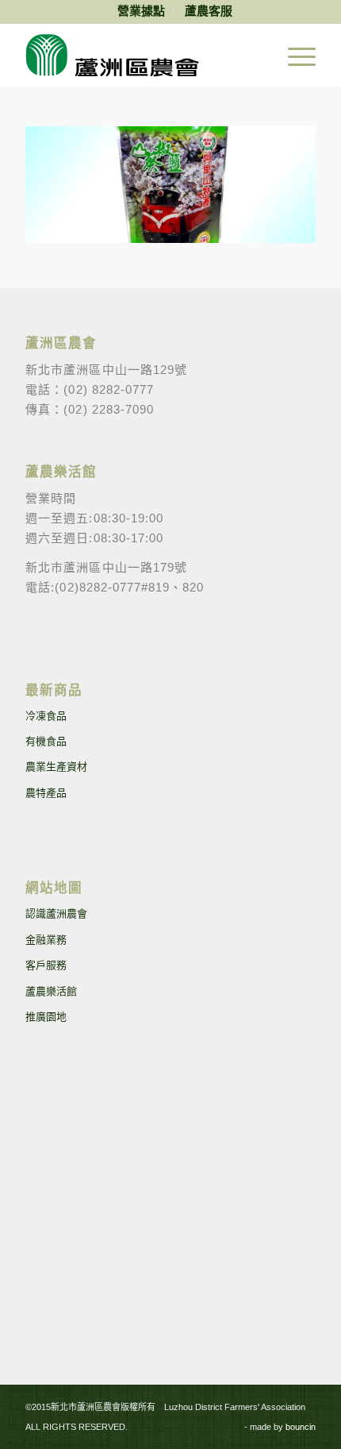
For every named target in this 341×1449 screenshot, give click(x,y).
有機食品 (46, 741)
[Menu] (294, 55)
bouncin (300, 1427)
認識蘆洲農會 (56, 913)
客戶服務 (46, 965)
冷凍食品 (46, 716)
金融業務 (46, 940)
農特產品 (46, 793)
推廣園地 (46, 1017)
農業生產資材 (56, 767)
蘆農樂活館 (51, 991)
